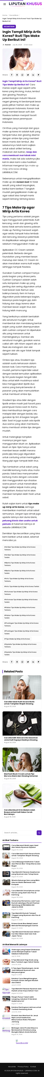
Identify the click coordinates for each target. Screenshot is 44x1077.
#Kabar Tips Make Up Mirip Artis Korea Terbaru (19, 608)
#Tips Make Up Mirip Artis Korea (17, 639)
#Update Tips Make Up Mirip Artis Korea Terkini (20, 653)
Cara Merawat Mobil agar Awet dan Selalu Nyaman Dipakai (24, 846)
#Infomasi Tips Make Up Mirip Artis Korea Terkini (20, 600)
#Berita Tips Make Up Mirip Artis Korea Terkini (19, 572)
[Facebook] (11, 75)
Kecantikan (14, 15)
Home (4, 15)
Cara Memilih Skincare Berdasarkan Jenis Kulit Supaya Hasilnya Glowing (21, 739)
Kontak (33, 1066)
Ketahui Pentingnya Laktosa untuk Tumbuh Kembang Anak (26, 1008)
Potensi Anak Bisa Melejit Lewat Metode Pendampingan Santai (24, 925)
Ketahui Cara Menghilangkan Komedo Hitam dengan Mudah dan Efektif (24, 981)
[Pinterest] (38, 75)
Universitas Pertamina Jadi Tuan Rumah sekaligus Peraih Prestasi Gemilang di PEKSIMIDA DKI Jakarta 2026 (25, 904)
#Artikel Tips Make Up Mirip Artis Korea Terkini (19, 556)
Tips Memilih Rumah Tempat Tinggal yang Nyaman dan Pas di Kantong (25, 915)
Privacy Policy (23, 1066)
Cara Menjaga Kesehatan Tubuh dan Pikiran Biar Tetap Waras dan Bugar (26, 864)
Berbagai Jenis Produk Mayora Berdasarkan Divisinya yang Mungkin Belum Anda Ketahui (24, 1030)
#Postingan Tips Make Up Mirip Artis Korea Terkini (21, 632)
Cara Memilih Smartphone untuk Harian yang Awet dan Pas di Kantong (25, 893)
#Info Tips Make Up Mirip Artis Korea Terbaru (18, 579)
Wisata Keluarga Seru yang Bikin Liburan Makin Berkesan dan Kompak (25, 882)
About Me (12, 1066)
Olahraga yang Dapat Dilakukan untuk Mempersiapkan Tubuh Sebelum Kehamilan (25, 952)
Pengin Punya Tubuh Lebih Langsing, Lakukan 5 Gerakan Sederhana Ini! (24, 999)
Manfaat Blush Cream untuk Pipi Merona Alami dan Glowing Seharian (21, 775)
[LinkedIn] (33, 75)
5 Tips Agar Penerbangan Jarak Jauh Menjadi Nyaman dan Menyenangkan (25, 970)
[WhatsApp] (22, 75)
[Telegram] (28, 75)
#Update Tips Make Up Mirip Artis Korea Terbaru (20, 645)
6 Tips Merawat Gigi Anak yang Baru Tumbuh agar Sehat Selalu (25, 961)
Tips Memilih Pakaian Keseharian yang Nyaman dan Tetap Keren (25, 873)
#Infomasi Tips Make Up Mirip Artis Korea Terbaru (20, 593)
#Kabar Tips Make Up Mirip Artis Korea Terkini (19, 616)
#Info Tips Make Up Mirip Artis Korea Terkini (21, 586)
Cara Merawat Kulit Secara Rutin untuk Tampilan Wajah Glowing (19, 702)
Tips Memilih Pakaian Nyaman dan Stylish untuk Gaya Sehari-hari (26, 990)
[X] (17, 75)
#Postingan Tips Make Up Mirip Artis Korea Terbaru (21, 624)
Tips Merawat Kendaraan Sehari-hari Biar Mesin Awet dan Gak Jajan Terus (25, 934)
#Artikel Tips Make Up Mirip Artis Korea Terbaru (19, 548)
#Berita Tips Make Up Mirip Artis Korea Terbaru (19, 564)
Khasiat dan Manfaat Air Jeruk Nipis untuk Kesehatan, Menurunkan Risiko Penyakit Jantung (24, 1019)
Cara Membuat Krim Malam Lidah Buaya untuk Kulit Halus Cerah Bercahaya (19, 812)
